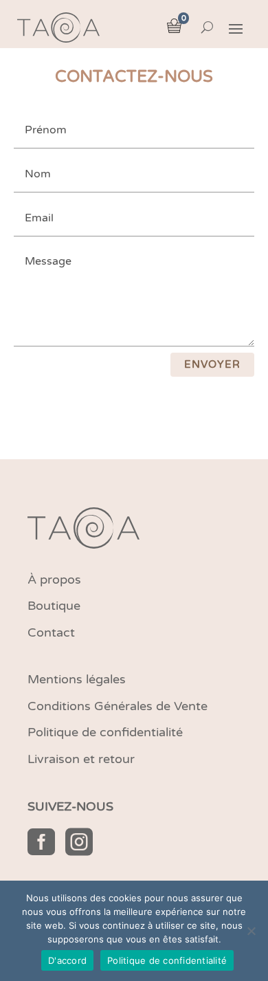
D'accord (67, 960)
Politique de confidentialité (167, 960)
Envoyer (212, 364)
